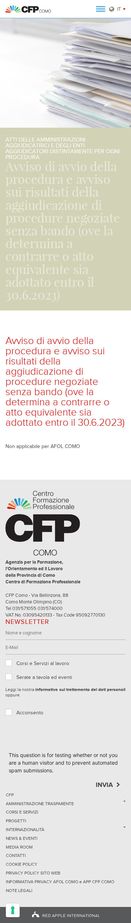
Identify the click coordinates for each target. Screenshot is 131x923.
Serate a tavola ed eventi (44, 677)
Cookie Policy (21, 864)
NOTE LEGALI (19, 891)
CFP (10, 795)
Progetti (16, 821)
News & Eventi (21, 839)
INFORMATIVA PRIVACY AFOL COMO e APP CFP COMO (60, 882)
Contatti (16, 856)
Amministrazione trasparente (40, 804)
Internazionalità (25, 830)
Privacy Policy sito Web (33, 873)
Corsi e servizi (22, 812)
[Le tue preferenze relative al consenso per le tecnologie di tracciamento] (13, 910)
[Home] (28, 9)
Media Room (19, 847)
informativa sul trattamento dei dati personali (80, 690)
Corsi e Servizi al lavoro (42, 663)
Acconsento (29, 712)
